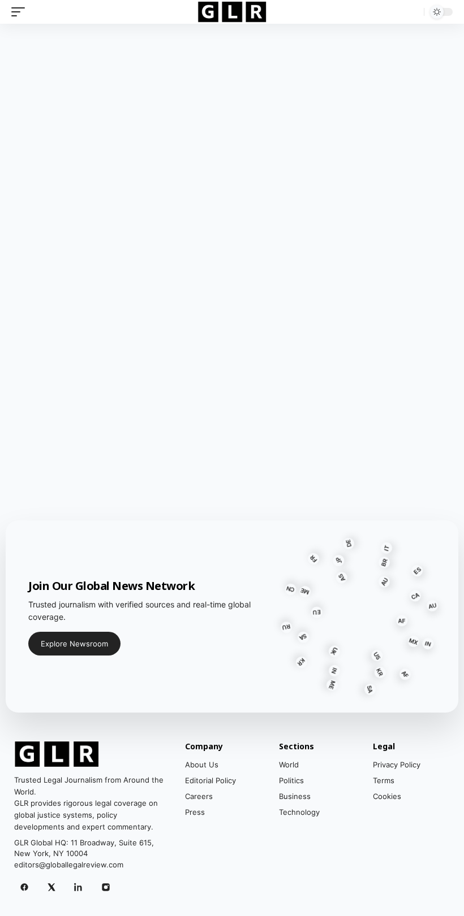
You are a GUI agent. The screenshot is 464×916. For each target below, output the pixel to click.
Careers (199, 796)
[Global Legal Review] (232, 12)
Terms (383, 780)
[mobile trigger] (21, 11)
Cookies (387, 796)
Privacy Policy (396, 764)
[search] (412, 12)
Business (295, 796)
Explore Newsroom (74, 643)
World (289, 764)
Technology (299, 812)
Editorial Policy (210, 780)
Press (195, 812)
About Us (201, 764)
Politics (291, 780)
